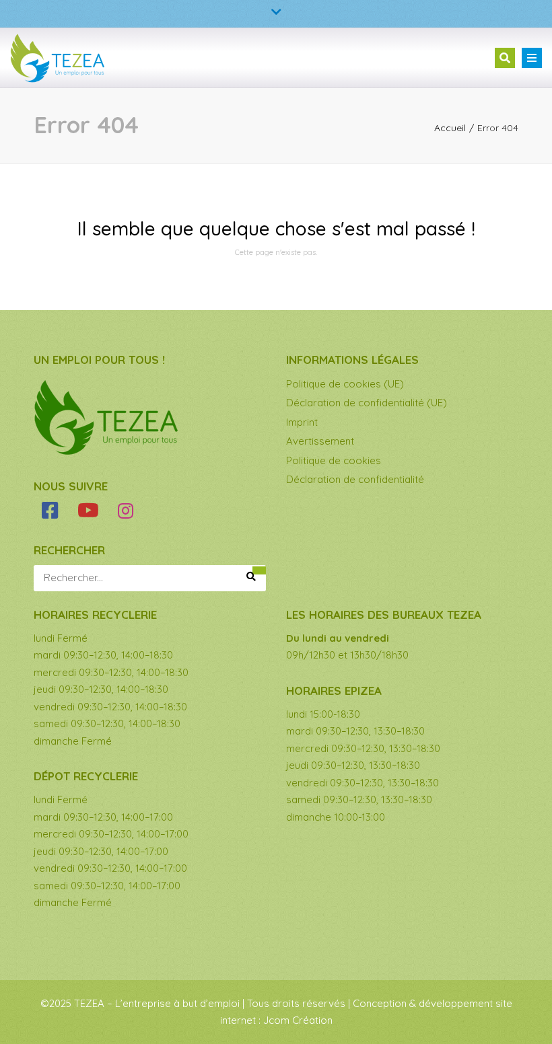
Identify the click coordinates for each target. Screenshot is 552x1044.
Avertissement (320, 441)
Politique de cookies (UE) (345, 383)
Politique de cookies (333, 460)
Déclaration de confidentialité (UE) (366, 402)
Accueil (450, 128)
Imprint (302, 422)
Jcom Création (298, 1020)
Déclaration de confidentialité (355, 479)
